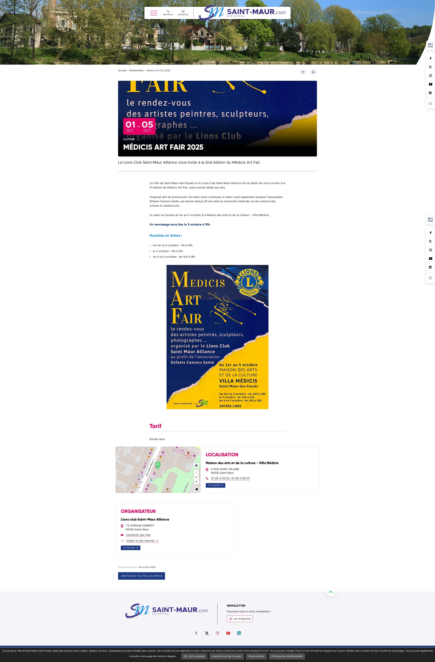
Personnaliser (256, 656)
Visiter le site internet (142, 541)
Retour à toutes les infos (142, 576)
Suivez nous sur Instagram (430, 76)
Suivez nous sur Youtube (430, 84)
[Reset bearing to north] (196, 482)
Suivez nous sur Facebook (430, 58)
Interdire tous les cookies (226, 656)
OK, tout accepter (194, 656)
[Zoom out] (196, 477)
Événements (136, 70)
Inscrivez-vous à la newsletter (430, 103)
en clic (431, 45)
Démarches (183, 14)
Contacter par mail (138, 535)
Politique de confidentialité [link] (286, 656)
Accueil (122, 70)
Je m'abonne (242, 619)
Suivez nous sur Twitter (430, 67)
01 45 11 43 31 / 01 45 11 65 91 (230, 478)
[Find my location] (196, 465)
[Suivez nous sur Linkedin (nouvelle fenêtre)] (430, 93)
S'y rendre (214, 485)
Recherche (168, 14)
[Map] (158, 470)
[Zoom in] (196, 472)
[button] (313, 72)
